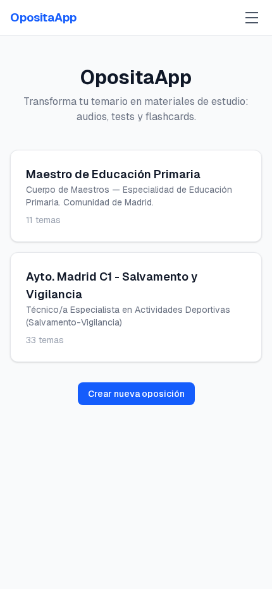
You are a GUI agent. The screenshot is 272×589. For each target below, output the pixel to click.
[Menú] (252, 18)
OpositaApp (43, 17)
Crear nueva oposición (136, 393)
